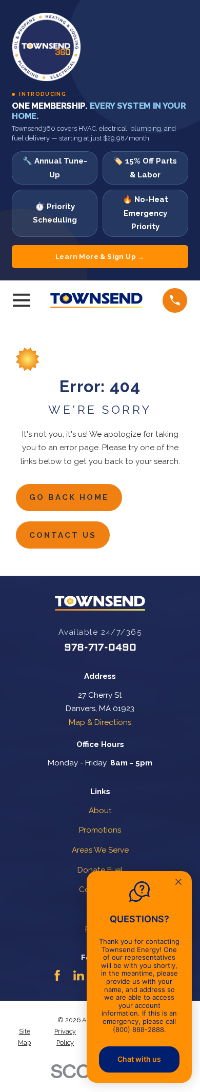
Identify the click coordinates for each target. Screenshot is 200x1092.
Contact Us (62, 535)
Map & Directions (100, 722)
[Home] (96, 300)
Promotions (100, 830)
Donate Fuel (100, 870)
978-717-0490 (100, 648)
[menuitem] (24, 1037)
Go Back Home (69, 497)
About (100, 810)
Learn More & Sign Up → (100, 256)
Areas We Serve (100, 850)
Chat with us (139, 1059)
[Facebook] (57, 975)
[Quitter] (178, 883)
